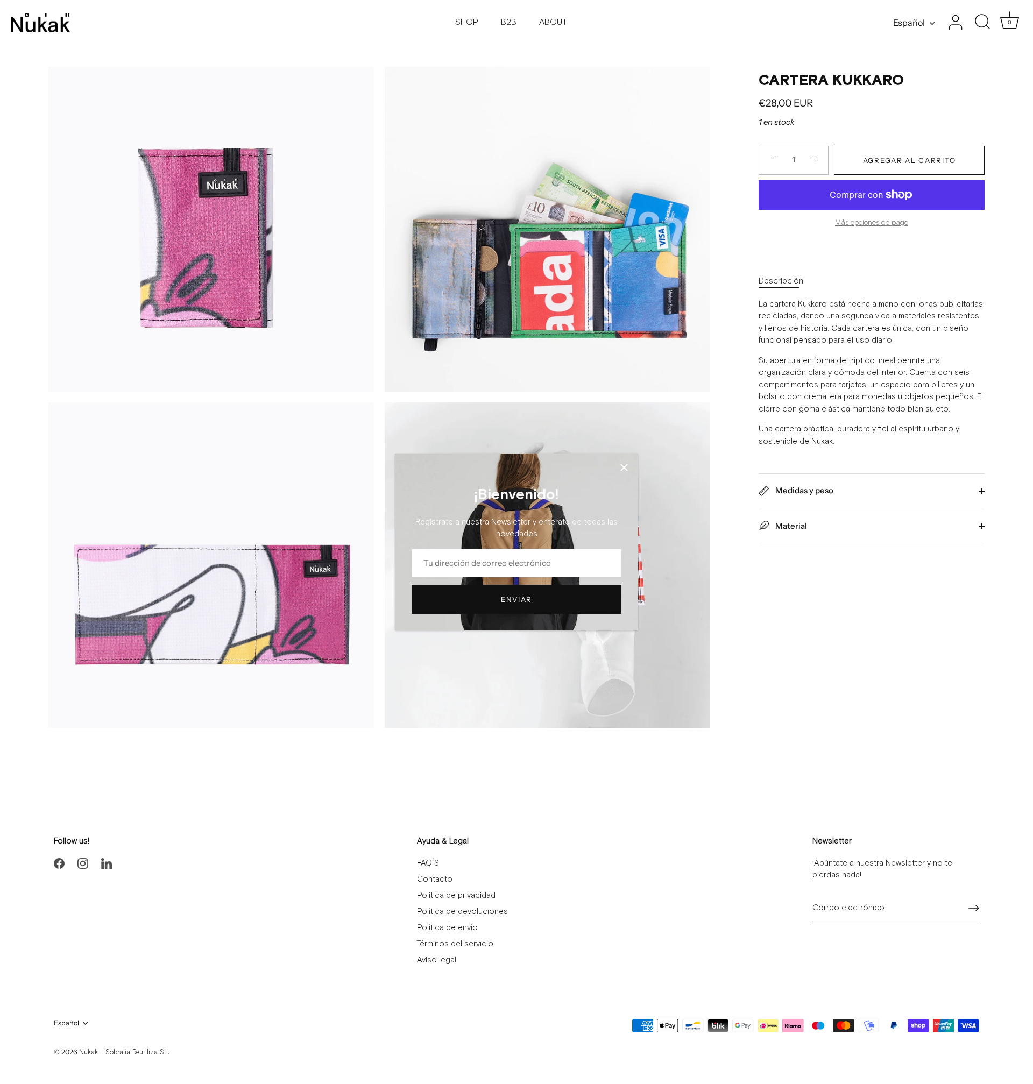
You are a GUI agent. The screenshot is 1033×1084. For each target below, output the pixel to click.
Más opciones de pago (871, 222)
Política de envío (447, 928)
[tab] (786, 281)
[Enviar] (973, 908)
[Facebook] (59, 863)
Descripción (781, 281)
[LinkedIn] (106, 863)
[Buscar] (982, 22)
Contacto (434, 879)
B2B (508, 22)
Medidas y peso (803, 490)
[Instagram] (82, 863)
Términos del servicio (455, 944)
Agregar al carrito (909, 159)
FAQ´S (428, 863)
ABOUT (553, 22)
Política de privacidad (456, 895)
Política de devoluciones (462, 912)
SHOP (466, 22)
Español (909, 22)
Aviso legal (436, 960)
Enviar (516, 599)
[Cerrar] (624, 467)
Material (790, 525)
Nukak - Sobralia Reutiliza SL (123, 1052)
